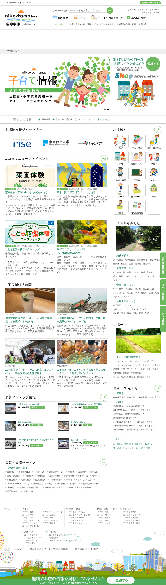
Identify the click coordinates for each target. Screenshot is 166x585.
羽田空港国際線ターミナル (125, 425)
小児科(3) (29, 476)
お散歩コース (119, 309)
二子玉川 (12, 509)
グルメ (87, 425)
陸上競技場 (151, 369)
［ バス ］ (118, 402)
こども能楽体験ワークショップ (22, 249)
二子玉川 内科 (103, 515)
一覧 (104, 158)
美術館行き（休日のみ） (124, 422)
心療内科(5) (26, 480)
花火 (151, 293)
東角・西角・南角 (129, 313)
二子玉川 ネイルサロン (78, 520)
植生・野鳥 (118, 276)
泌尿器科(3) (40, 480)
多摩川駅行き (147, 429)
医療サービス (37, 407)
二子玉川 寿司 (48, 518)
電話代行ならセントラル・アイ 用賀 (131, 448)
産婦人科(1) (54, 476)
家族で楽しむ (133, 272)
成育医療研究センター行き (125, 418)
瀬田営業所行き (120, 410)
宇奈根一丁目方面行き (138, 410)
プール (124, 361)
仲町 (147, 313)
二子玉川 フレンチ (29, 523)
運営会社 (65, 549)
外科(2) (68, 480)
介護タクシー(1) (30, 491)
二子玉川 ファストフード (52, 512)
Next (105, 82)
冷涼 (137, 293)
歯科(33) (11, 472)
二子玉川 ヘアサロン (77, 512)
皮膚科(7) (82, 472)
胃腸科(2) (80, 480)
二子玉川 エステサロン (78, 518)
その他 (52, 531)
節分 (153, 289)
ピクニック (140, 276)
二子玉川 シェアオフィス (59, 535)
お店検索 (120, 129)
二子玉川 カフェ (48, 515)
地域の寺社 (154, 260)
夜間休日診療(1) (84, 487)
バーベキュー (153, 276)
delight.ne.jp (157, 554)
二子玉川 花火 (15, 549)
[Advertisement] (83, 39)
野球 (157, 365)
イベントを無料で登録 (103, 24)
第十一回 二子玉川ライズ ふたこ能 (76, 192)
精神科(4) (96, 476)
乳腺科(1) (11, 487)
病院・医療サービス (107, 509)
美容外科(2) (93, 480)
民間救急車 (53, 538)
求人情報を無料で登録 (126, 24)
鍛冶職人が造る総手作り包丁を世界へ (132, 444)
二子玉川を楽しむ (127, 223)
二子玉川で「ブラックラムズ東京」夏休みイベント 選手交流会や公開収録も (29, 371)
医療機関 (46, 119)
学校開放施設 (137, 373)
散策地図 (117, 305)
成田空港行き (144, 425)
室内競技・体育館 (121, 373)
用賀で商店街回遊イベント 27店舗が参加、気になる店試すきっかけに (29, 319)
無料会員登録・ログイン (151, 3)
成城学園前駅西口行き (135, 414)
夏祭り (144, 293)
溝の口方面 (154, 397)
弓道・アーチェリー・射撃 (133, 369)
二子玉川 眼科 (103, 520)
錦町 (141, 313)
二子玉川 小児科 (103, 523)
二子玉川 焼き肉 (48, 523)
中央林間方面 (119, 397)
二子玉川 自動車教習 (131, 520)
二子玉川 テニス (30, 540)
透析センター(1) (66, 487)
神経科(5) (41, 476)
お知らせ (31, 549)
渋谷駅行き (118, 406)
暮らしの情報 (22, 119)
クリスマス (126, 297)
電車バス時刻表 (125, 388)
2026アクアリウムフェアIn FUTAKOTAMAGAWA (71, 251)
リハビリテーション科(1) (18, 483)
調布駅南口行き (143, 422)
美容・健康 (36, 425)
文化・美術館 (135, 264)
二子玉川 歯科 (103, 512)
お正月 (138, 289)
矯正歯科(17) (24, 472)
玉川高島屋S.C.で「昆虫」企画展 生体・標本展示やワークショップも (81, 319)
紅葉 (157, 293)
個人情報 (79, 549)
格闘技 (116, 369)
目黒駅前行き (133, 429)
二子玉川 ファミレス (30, 526)
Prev (9, 82)
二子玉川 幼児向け (130, 518)
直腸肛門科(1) (35, 487)
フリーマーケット (121, 280)
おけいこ (127, 509)
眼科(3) (93, 472)
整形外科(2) (83, 476)
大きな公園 (118, 260)
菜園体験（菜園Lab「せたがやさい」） (26, 192)
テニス (116, 365)
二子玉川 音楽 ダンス (131, 515)
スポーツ (129, 276)
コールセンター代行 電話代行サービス (64, 540)
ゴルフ (116, 361)
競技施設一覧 (142, 377)
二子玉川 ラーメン (49, 520)
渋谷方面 (131, 397)
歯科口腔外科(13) (56, 472)
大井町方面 (142, 397)
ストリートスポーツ (144, 365)
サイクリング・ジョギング (141, 361)
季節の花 (129, 289)
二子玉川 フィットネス (78, 523)
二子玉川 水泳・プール (33, 538)
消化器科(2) (12, 480)
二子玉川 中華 (28, 515)
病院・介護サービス (20, 463)
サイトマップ (48, 549)
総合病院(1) (38, 483)
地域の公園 (130, 260)
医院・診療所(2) (14, 476)
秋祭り (116, 297)
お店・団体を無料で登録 (80, 24)
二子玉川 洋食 (28, 518)
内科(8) (71, 472)
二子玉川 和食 (28, 512)
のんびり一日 (119, 272)
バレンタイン (119, 293)
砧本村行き (118, 414)
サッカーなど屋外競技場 (124, 377)
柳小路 (116, 313)
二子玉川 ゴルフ (30, 535)
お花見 (130, 293)
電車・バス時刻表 (64, 119)
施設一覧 (147, 264)
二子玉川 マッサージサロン (80, 515)
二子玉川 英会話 (129, 512)
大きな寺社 (142, 260)
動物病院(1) (69, 476)
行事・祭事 (118, 289)
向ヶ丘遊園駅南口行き (135, 406)
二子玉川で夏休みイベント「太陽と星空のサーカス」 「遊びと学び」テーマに (81, 371)
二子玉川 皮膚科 (103, 518)
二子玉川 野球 (30, 543)
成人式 (146, 289)
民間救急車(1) (13, 491)
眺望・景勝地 (147, 272)
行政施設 (104, 119)
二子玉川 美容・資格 (131, 523)
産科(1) (50, 483)
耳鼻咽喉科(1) (55, 480)
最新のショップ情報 (20, 397)
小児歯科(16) (39, 472)
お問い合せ (143, 24)
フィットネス (127, 365)
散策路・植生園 (120, 264)
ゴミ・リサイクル (86, 119)
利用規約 (94, 549)
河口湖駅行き (119, 429)
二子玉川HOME (12, 51)
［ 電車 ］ (118, 393)
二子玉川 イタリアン (30, 520)
